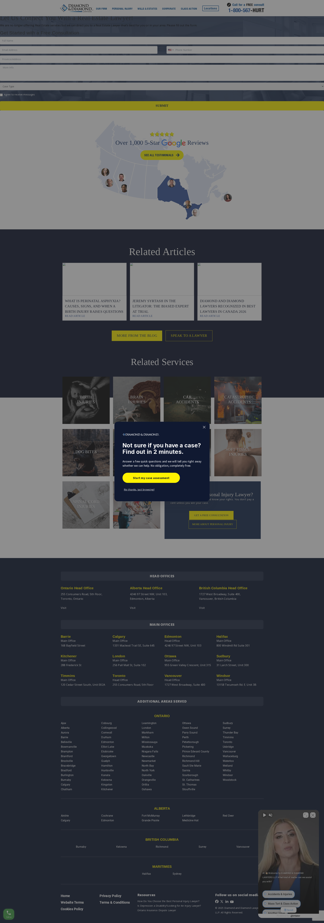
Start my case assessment (151, 478)
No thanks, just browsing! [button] (139, 489)
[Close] (204, 427)
